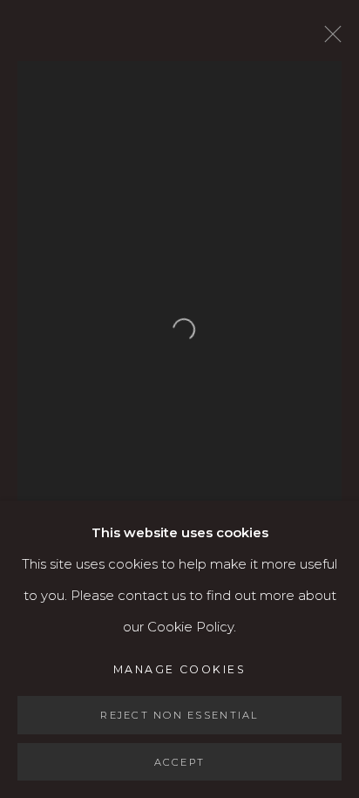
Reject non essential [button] (179, 715)
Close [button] (328, 39)
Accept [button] (180, 761)
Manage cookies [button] (179, 669)
